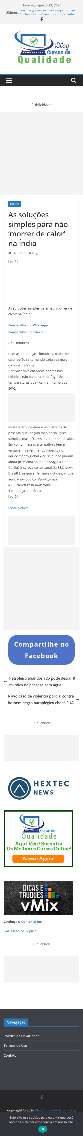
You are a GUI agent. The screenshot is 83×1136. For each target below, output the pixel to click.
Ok (43, 1129)
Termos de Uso (15, 1045)
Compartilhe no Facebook (41, 650)
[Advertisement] (41, 153)
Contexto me (31, 921)
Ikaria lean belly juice (20, 931)
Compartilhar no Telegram (27, 332)
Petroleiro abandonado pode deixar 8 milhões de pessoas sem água (42, 681)
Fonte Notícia (18, 508)
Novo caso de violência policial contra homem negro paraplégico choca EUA (41, 699)
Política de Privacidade (21, 1036)
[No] (77, 1124)
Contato (10, 1055)
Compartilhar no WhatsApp (28, 325)
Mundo (14, 204)
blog (35, 253)
